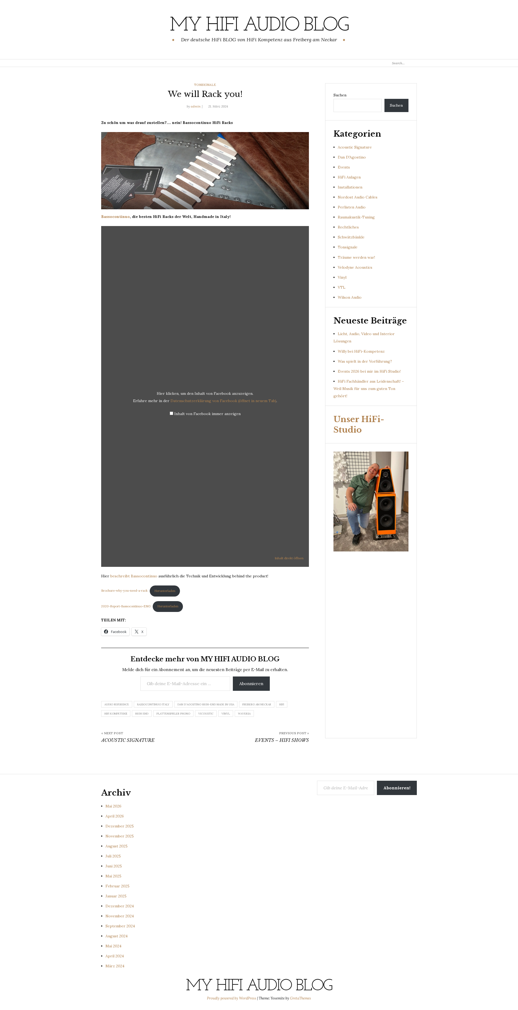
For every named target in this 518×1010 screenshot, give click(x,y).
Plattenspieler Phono (173, 713)
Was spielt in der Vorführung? (365, 361)
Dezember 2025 (119, 826)
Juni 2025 (113, 866)
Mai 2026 (113, 806)
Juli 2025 (113, 856)
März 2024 (114, 966)
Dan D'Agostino (352, 157)
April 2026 (114, 816)
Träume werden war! (356, 257)
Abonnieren (251, 683)
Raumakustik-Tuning (356, 217)
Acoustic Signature (355, 147)
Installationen (350, 187)
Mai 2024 (113, 946)
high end (141, 713)
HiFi (281, 704)
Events (344, 167)
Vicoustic (205, 713)
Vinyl (225, 713)
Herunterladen (164, 591)
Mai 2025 (113, 876)
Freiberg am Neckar (256, 704)
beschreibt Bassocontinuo (133, 576)
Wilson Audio (350, 297)
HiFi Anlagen (349, 177)
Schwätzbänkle (351, 237)
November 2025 (119, 836)
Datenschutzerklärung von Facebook (223, 400)
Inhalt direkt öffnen (289, 558)
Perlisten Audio (352, 207)
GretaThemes (300, 998)
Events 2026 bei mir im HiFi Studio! (369, 371)
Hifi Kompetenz (115, 713)
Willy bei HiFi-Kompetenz (361, 351)
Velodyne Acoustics (355, 267)
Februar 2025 (117, 886)
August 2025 (116, 846)
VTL (341, 287)
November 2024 (119, 916)
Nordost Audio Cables (357, 197)
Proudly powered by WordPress (232, 998)
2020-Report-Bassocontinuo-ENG (126, 606)
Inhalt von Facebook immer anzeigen (207, 413)
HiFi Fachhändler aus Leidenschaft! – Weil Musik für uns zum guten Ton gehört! (368, 388)
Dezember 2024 (119, 906)
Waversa (244, 713)
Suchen (339, 95)
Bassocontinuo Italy (153, 704)
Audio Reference (116, 704)
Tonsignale (205, 85)
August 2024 (116, 936)
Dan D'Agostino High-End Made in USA (206, 704)
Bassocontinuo (115, 216)
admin (195, 106)
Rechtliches (348, 227)
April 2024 (114, 956)
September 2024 (120, 926)
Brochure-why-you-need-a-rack (124, 591)
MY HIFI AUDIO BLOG (259, 25)
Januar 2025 (116, 896)
